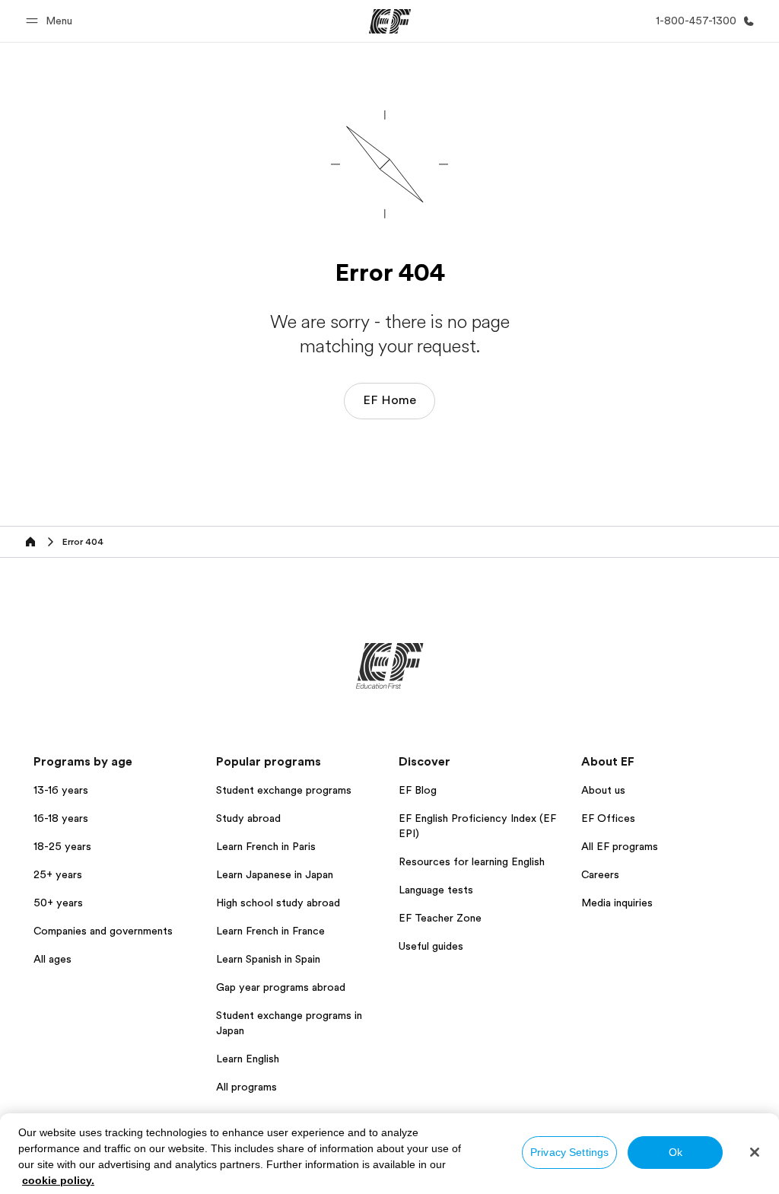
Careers (600, 874)
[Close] (754, 1152)
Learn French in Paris (266, 846)
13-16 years (60, 790)
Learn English (247, 1058)
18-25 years (62, 846)
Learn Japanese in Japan (274, 874)
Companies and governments (103, 931)
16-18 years (60, 818)
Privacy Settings (569, 1152)
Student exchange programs (283, 790)
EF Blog (418, 790)
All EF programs (619, 846)
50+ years (58, 902)
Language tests (436, 890)
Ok (675, 1152)
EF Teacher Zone (440, 918)
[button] (51, 21)
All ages (52, 959)
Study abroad (248, 818)
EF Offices (608, 818)
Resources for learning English (472, 861)
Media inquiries (617, 902)
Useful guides (431, 946)
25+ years (57, 874)
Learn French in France (270, 931)
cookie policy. (58, 1180)
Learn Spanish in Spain (268, 959)
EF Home (389, 400)
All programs (246, 1087)
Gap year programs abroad (280, 987)
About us (603, 790)
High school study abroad (278, 902)
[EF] (390, 21)
